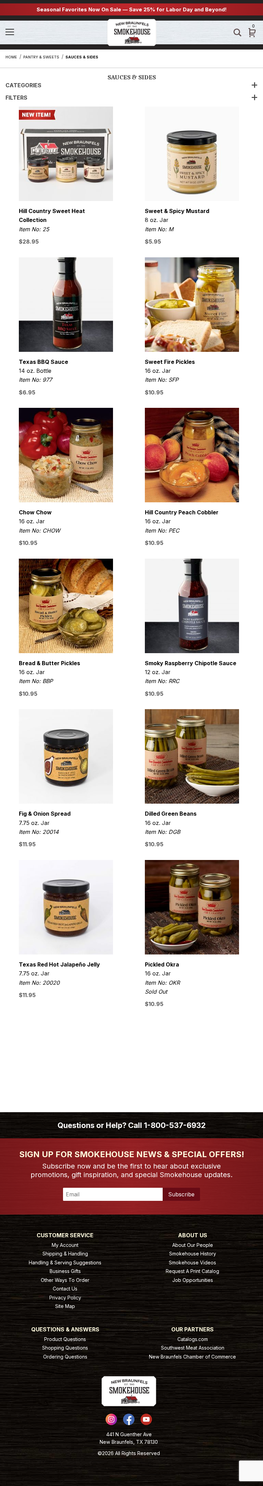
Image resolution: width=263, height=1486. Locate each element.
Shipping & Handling (65, 1253)
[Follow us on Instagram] (111, 1419)
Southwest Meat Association (192, 1348)
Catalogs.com (192, 1339)
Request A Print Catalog (192, 1271)
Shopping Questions (65, 1348)
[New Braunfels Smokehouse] (131, 32)
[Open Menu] (24, 32)
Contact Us (65, 1289)
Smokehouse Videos (192, 1262)
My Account (65, 1245)
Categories (23, 85)
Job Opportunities (192, 1280)
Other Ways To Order (65, 1280)
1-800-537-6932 (175, 1125)
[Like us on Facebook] (129, 1419)
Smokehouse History (192, 1253)
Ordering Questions (65, 1357)
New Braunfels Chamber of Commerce (192, 1357)
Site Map (65, 1306)
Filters (16, 97)
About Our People (192, 1245)
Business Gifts (65, 1271)
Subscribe (181, 1194)
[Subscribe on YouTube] (146, 1419)
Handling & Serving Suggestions (65, 1262)
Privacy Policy (65, 1297)
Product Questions (65, 1339)
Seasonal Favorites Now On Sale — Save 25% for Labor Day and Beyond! (132, 9)
